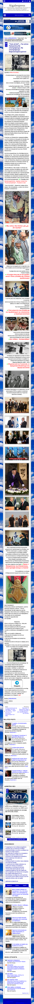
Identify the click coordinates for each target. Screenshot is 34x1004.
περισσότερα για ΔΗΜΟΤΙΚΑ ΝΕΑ (17, 839)
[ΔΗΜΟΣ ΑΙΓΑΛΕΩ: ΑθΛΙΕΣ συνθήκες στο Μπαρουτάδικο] (8, 832)
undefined (23, 726)
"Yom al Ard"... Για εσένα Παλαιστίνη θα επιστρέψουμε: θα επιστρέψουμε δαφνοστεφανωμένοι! (18, 48)
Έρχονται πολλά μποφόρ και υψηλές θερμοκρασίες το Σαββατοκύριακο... (19, 932)
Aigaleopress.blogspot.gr (13, 960)
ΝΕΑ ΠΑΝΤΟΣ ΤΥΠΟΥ (12, 979)
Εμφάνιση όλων (25, 993)
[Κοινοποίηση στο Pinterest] (12, 701)
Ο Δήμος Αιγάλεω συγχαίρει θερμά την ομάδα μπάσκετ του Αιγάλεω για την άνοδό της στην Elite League (19, 823)
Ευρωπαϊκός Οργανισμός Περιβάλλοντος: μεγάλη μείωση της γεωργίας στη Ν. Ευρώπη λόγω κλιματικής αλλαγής (17, 982)
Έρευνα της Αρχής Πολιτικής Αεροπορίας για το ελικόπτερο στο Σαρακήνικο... (19, 919)
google (27, 1)
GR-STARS (10, 973)
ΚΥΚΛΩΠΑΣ (10, 965)
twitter (23, 1)
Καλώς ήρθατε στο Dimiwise (14, 987)
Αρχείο (24, 885)
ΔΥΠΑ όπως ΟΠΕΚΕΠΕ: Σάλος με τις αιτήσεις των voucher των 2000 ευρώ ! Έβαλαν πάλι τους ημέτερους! (16, 807)
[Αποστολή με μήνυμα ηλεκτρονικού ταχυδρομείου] (5, 701)
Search (29, 15)
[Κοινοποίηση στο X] (8, 701)
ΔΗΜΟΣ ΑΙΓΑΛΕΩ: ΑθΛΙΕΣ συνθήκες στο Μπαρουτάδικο (19, 831)
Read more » (13, 732)
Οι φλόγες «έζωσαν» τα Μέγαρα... (20, 905)
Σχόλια (17, 885)
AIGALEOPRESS (20, 1003)
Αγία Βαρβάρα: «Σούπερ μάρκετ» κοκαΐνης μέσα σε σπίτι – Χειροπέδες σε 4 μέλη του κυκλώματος (19, 816)
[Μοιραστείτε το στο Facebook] (10, 701)
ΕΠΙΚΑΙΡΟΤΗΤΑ (12, 698)
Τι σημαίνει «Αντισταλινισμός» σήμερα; (16, 961)
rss (29, 1)
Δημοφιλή (9, 885)
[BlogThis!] (7, 701)
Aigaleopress (17, 5)
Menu (4, 1)
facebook (25, 1)
